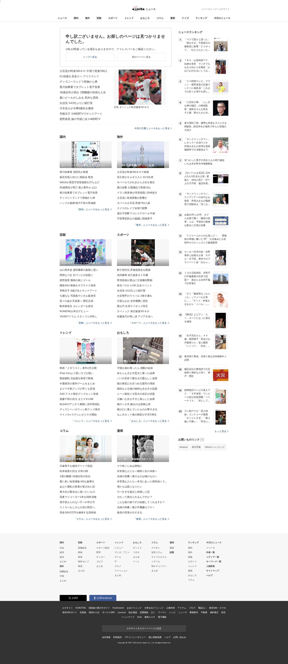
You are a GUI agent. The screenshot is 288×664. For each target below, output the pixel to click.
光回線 (83, 612)
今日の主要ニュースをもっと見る (152, 128)
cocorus (122, 612)
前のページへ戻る (141, 56)
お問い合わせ (179, 637)
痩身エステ (149, 617)
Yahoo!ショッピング (214, 447)
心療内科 (170, 607)
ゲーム (118, 557)
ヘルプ (209, 575)
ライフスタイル (158, 557)
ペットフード (128, 617)
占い (153, 612)
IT (115, 561)
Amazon (184, 447)
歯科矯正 (214, 612)
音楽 (80, 557)
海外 (87, 18)
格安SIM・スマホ (217, 607)
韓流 (80, 566)
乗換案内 (194, 612)
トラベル (155, 561)
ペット (136, 561)
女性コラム (156, 552)
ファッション (121, 570)
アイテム (182, 607)
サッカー (100, 557)
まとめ (63, 561)
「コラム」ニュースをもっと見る (91, 518)
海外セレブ (83, 561)
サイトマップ (212, 570)
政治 (62, 557)
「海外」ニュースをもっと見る (150, 224)
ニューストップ (209, 9)
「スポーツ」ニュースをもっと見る (148, 322)
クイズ (185, 18)
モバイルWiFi (108, 612)
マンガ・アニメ (122, 552)
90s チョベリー (159, 566)
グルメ (118, 566)
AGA (139, 617)
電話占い (202, 607)
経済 (62, 552)
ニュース (62, 18)
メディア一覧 (212, 557)
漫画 (172, 18)
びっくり (137, 547)
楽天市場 (196, 447)
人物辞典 (210, 566)
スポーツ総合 (102, 547)
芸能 (99, 18)
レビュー (119, 547)
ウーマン (162, 612)
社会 (62, 547)
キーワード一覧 (213, 561)
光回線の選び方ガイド (99, 607)
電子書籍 (162, 617)
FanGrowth (118, 607)
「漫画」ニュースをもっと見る (150, 518)
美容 (223, 612)
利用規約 (117, 637)
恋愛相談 (144, 612)
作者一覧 (210, 552)
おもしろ (145, 18)
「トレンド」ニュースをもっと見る (90, 420)
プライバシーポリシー (135, 637)
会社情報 (106, 637)
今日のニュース (222, 18)
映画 (80, 552)
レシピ (172, 612)
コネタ (136, 552)
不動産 (204, 612)
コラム (160, 18)
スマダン (155, 547)
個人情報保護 (154, 637)
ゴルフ (99, 561)
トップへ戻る (90, 56)
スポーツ (113, 18)
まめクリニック (134, 607)
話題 (172, 552)
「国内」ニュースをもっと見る (92, 209)
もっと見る (220, 431)
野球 (98, 552)
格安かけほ (94, 612)
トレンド (129, 18)
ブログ (192, 607)
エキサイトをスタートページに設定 (144, 628)
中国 (62, 576)
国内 (76, 18)
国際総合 (64, 571)
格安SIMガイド (69, 612)
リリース (210, 547)
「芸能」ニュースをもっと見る (92, 322)
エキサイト (224, 9)
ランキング (201, 18)
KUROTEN (81, 607)
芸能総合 (82, 547)
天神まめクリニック (154, 607)
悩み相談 (132, 612)
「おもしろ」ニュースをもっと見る (148, 420)
